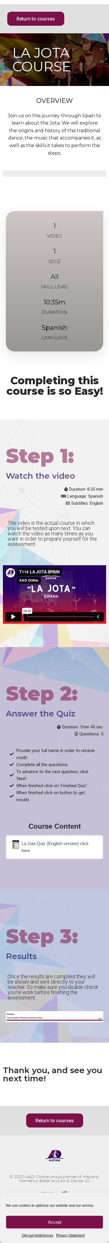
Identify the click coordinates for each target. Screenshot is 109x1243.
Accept (54, 1222)
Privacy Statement (70, 1235)
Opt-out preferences (37, 1235)
